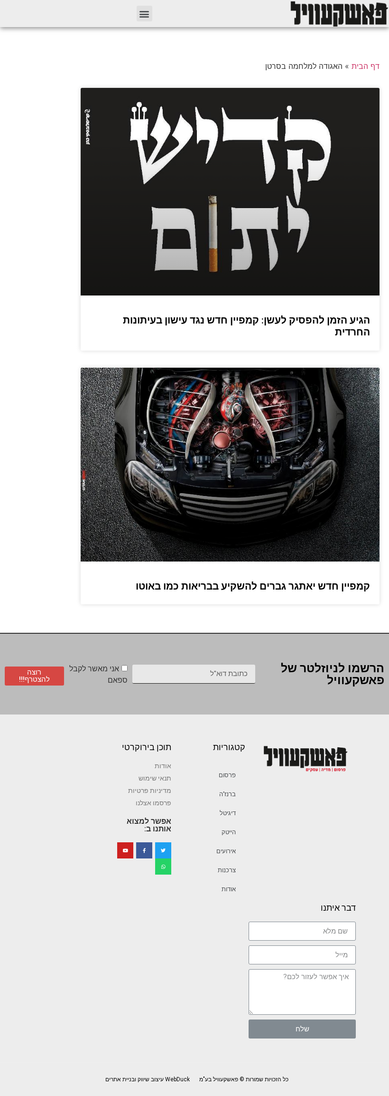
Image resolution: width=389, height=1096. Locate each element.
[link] (338, 13)
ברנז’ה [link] (227, 794)
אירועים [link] (226, 851)
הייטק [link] (229, 832)
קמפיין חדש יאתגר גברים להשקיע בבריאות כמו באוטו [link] (253, 586)
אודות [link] (229, 889)
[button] (144, 13)
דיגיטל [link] (228, 813)
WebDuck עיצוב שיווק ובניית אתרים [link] (147, 1079)
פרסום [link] (227, 775)
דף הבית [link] (366, 66)
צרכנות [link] (227, 870)
